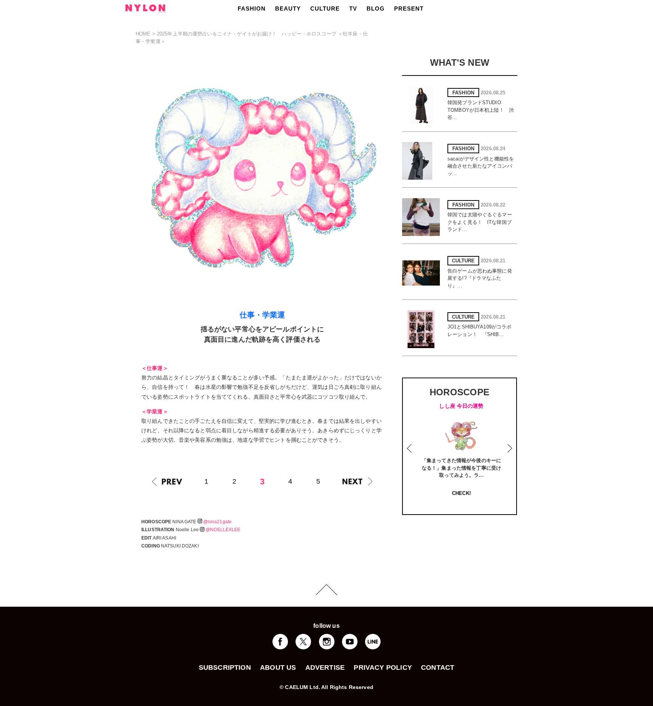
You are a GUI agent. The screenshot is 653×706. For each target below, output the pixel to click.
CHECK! (461, 493)
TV (353, 8)
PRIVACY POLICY (383, 667)
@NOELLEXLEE (223, 529)
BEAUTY (288, 8)
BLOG (376, 8)
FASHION (252, 8)
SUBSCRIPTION (225, 667)
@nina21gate (217, 521)
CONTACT (437, 667)
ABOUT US (278, 667)
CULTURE (325, 8)
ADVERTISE (325, 667)
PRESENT (409, 8)
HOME (143, 34)
